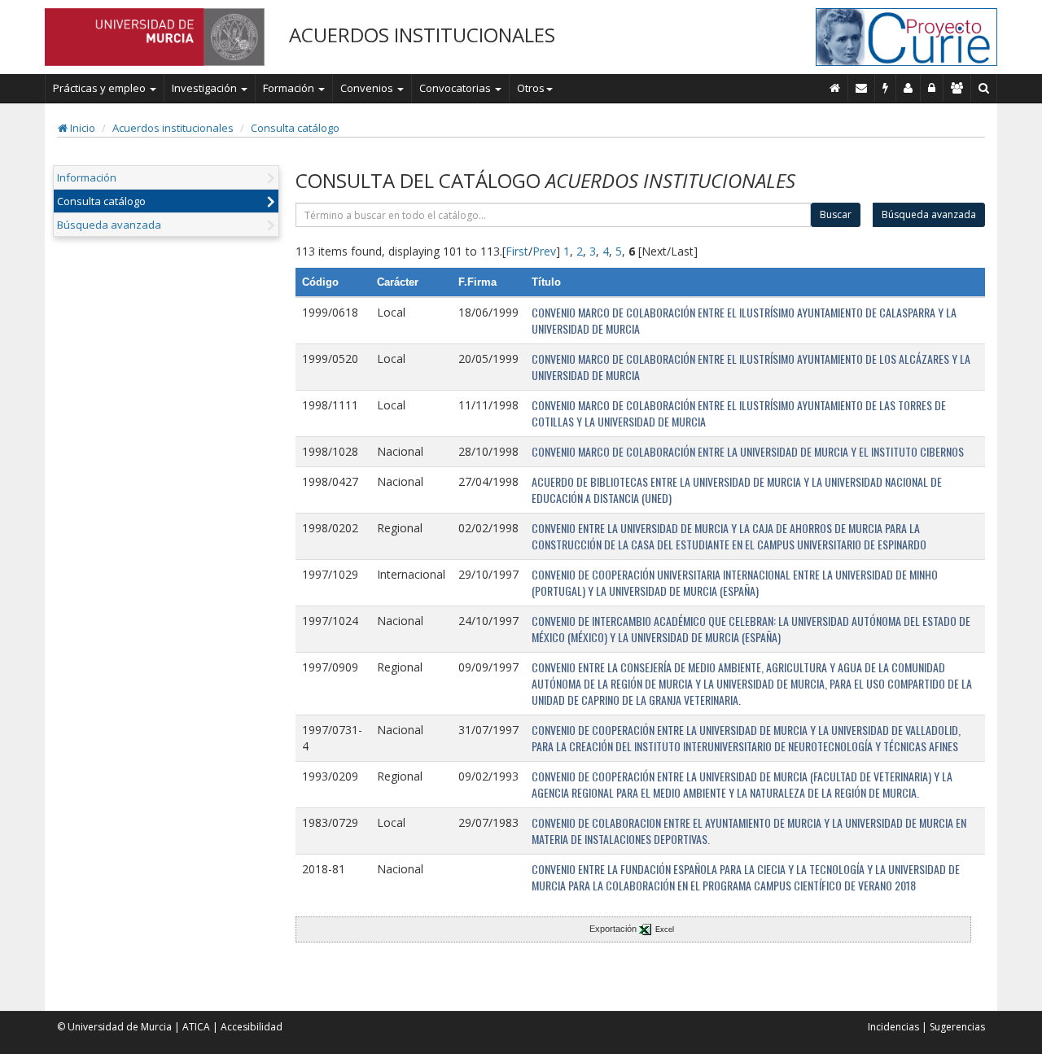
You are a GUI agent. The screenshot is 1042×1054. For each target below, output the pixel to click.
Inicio (81, 127)
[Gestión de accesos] (957, 88)
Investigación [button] (205, 88)
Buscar (836, 214)
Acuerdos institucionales (173, 127)
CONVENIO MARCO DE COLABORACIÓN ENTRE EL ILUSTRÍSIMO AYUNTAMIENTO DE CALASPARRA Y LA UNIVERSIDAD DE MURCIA (744, 320)
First (517, 251)
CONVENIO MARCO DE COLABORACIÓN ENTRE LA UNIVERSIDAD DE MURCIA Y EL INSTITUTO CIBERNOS (748, 451)
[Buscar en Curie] (984, 88)
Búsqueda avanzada (109, 224)
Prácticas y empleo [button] (100, 88)
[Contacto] (861, 88)
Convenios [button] (368, 88)
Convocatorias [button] (456, 88)
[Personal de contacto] (908, 88)
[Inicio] (835, 88)
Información (86, 177)
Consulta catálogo (295, 127)
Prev (544, 251)
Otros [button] (531, 88)
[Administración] (932, 88)
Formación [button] (290, 88)
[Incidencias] (885, 88)
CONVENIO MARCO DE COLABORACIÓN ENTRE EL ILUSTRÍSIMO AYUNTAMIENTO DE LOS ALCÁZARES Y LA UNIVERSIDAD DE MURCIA (751, 366)
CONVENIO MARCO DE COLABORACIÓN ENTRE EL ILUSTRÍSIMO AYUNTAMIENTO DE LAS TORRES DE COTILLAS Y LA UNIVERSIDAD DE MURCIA (739, 413)
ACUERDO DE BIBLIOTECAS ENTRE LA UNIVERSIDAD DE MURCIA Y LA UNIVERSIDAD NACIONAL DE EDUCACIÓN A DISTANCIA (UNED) (737, 489)
